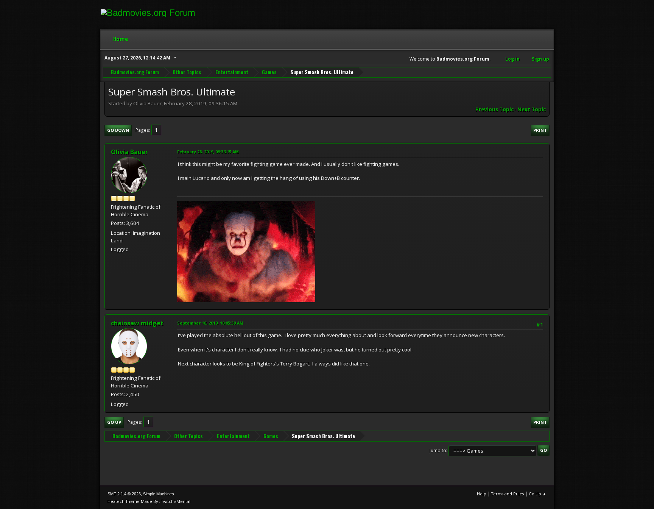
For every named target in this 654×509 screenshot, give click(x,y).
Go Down (118, 130)
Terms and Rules (507, 494)
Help (481, 494)
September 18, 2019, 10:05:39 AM (210, 323)
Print (540, 130)
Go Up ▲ (538, 494)
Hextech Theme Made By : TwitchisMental (148, 501)
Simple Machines (158, 494)
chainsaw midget (137, 323)
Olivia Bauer (129, 152)
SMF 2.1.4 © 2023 (124, 494)
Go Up (114, 422)
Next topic (531, 109)
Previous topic (494, 109)
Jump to (438, 450)
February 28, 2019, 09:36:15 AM (208, 152)
